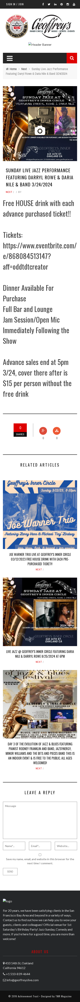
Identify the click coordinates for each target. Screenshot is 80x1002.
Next (9, 192)
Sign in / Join (15, 4)
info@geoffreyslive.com (23, 980)
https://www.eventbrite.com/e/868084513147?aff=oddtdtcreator (40, 256)
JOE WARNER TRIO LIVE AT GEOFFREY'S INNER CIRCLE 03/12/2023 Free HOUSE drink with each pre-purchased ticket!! (40, 559)
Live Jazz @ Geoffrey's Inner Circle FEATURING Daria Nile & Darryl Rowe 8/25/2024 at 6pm (40, 654)
